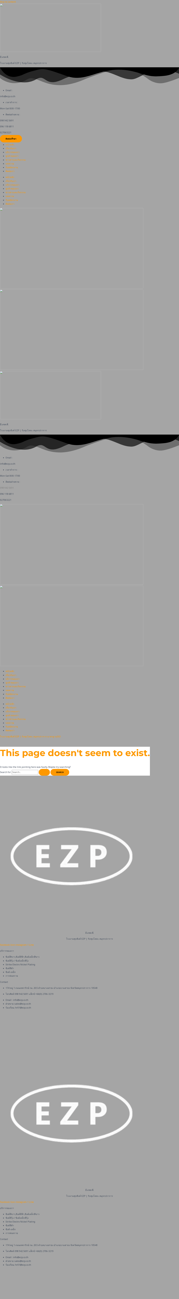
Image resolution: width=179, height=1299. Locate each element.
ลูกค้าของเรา (12, 155)
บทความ (10, 163)
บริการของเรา (12, 152)
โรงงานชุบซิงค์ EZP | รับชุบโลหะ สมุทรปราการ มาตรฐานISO (30, 736)
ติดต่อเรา (10, 171)
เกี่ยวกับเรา (11, 148)
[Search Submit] (44, 772)
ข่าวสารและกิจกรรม (16, 159)
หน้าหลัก (10, 144)
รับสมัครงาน (12, 167)
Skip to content (8, 1)
